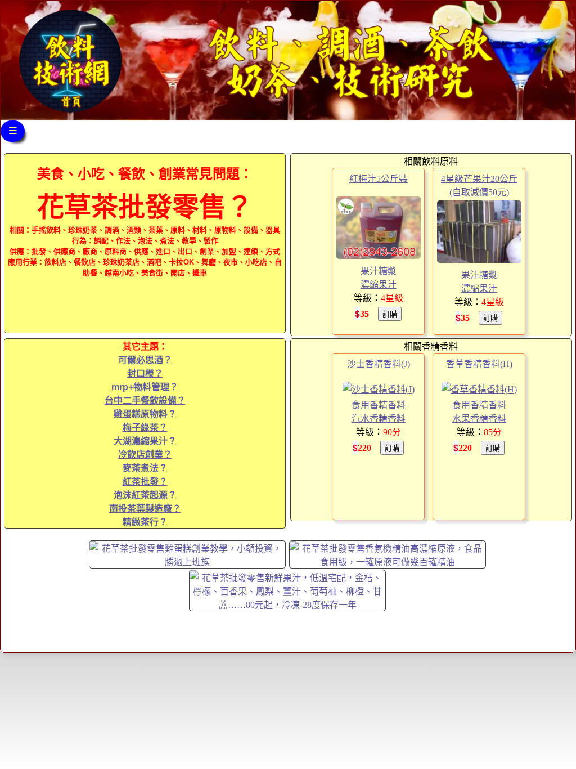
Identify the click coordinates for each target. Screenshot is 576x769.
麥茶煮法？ (145, 468)
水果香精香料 (479, 418)
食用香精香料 (379, 405)
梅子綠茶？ (145, 427)
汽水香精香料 (379, 418)
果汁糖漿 (379, 271)
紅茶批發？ (145, 481)
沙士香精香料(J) (378, 364)
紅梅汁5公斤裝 (378, 179)
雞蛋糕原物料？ (145, 414)
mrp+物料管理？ (144, 387)
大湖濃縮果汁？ (145, 441)
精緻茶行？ (145, 522)
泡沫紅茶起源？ (145, 495)
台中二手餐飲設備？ (145, 400)
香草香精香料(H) (479, 364)
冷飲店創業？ (145, 454)
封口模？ (145, 373)
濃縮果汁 (379, 284)
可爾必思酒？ (145, 360)
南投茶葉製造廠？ (145, 508)
